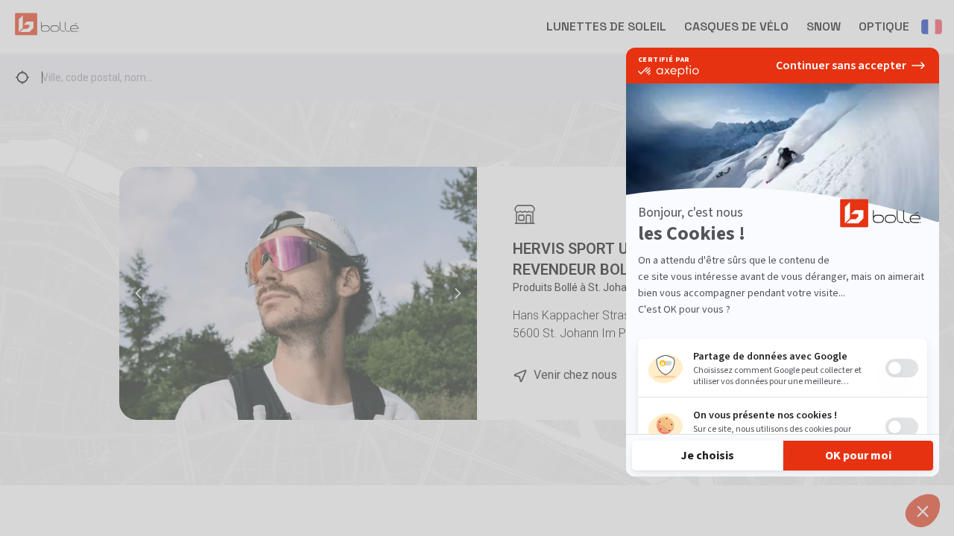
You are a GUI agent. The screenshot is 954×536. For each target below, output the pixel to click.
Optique (884, 26)
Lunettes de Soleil (606, 26)
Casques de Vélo (736, 26)
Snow (823, 26)
